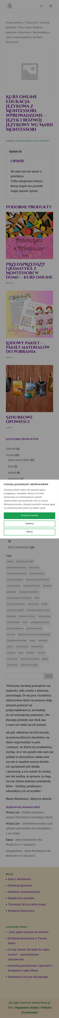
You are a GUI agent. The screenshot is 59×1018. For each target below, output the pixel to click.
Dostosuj (29, 523)
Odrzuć (29, 532)
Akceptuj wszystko (29, 515)
